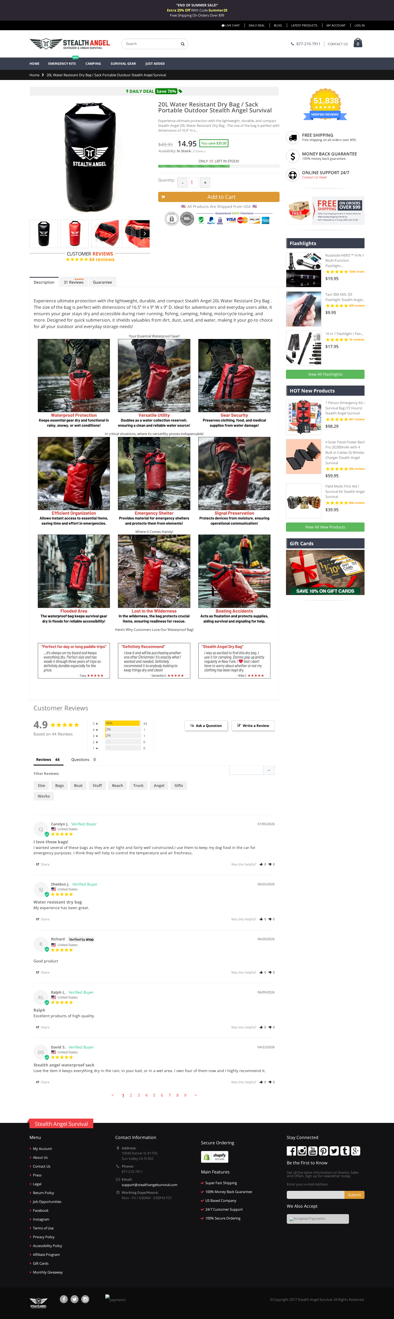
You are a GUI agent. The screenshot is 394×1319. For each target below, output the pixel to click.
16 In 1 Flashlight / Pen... (344, 333)
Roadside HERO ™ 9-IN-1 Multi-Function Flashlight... (344, 260)
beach (117, 785)
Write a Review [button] (256, 725)
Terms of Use (43, 1228)
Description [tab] (44, 282)
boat (78, 785)
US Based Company (220, 1200)
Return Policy (43, 1192)
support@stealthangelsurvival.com (149, 1184)
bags (59, 785)
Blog (278, 25)
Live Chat (232, 25)
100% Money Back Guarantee (228, 1191)
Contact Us (41, 1166)
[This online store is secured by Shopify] (214, 1156)
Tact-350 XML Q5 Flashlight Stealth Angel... (345, 297)
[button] (263, 864)
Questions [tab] (80, 759)
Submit (354, 1194)
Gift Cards (41, 1263)
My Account (335, 25)
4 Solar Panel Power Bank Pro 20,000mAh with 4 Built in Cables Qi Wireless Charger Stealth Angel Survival (345, 452)
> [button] (196, 1095)
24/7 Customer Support (224, 1209)
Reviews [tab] (74, 282)
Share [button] (45, 864)
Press (37, 1175)
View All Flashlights (325, 374)
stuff (97, 785)
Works (44, 796)
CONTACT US (338, 44)
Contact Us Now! (314, 177)
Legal (37, 1183)
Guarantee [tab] (102, 282)
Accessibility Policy (47, 1245)
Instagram (41, 1219)
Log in (360, 25)
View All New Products (325, 526)
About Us (40, 1157)
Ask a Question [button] (209, 725)
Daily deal (257, 25)
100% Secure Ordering (222, 1218)
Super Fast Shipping (221, 1182)
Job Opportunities (47, 1201)
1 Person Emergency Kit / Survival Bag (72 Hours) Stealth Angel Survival (345, 407)
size (41, 785)
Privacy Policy (44, 1236)
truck (138, 785)
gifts (178, 785)
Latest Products (304, 25)
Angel (159, 785)
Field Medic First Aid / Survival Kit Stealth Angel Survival (345, 491)
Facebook (41, 1210)
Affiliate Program (46, 1254)
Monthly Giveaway (48, 1272)
